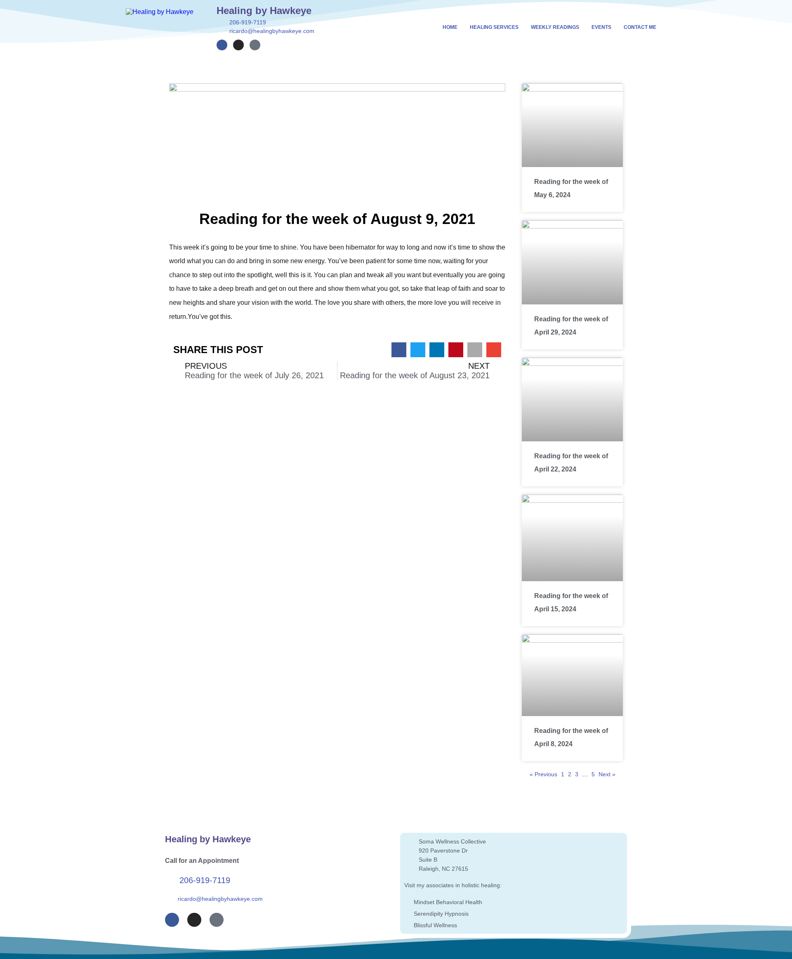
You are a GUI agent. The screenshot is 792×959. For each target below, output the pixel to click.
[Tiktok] (255, 45)
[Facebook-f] (222, 45)
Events (601, 27)
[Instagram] (238, 45)
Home (450, 27)
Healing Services (494, 27)
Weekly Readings (555, 27)
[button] (398, 349)
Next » (607, 774)
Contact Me (640, 27)
